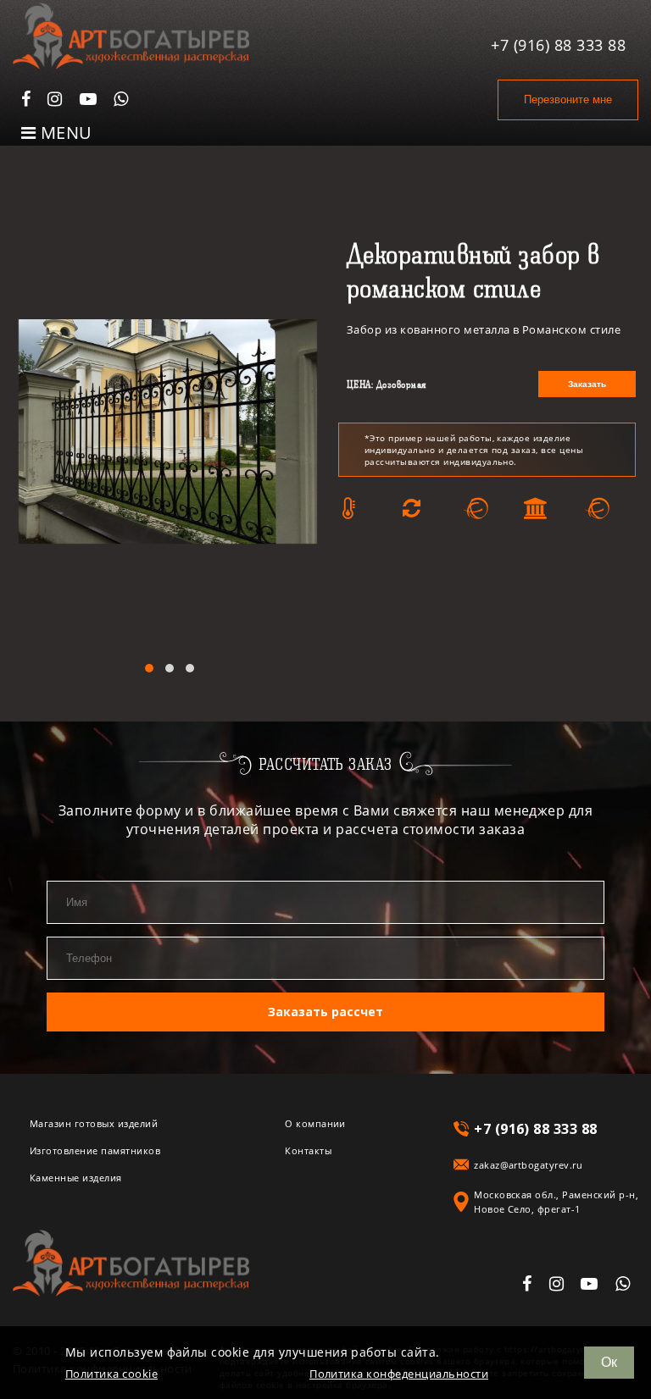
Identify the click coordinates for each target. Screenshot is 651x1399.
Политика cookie (111, 1374)
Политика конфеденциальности (398, 1374)
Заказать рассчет (325, 1012)
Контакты (308, 1150)
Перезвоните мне (568, 99)
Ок (609, 1362)
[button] (149, 668)
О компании (315, 1123)
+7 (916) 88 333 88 (558, 44)
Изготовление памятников (95, 1150)
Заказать (587, 384)
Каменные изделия (76, 1177)
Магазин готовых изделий (94, 1123)
